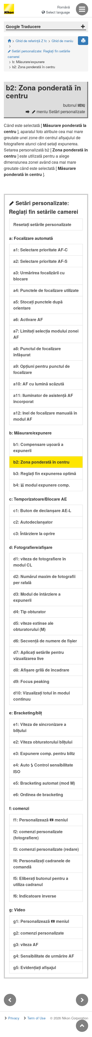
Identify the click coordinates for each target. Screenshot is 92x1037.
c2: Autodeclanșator (33, 522)
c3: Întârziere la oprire (34, 533)
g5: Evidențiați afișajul (34, 967)
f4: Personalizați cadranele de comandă (41, 864)
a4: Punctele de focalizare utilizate (46, 290)
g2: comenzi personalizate (38, 933)
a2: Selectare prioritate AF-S (40, 261)
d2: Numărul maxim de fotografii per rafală (44, 579)
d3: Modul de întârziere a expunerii (37, 597)
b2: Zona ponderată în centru (41, 462)
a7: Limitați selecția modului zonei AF (45, 334)
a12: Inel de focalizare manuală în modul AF (45, 416)
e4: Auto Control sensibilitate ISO (43, 768)
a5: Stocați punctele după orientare (38, 305)
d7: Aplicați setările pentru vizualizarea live (38, 655)
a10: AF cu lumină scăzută (38, 384)
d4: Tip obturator (29, 612)
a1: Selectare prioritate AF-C (40, 250)
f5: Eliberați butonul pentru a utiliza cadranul (40, 881)
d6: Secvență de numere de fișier (45, 641)
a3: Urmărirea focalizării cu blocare (39, 276)
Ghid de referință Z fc (31, 40)
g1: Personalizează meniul (41, 921)
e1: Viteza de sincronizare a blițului (39, 727)
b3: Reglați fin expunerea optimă (44, 473)
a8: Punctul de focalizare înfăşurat (37, 352)
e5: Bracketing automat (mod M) (44, 783)
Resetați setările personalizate (42, 224)
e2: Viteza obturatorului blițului (42, 742)
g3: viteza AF (25, 944)
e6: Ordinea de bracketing (38, 794)
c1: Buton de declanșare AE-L (42, 510)
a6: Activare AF (28, 319)
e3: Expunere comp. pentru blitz (44, 753)
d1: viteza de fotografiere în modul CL (39, 562)
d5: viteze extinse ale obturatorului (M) (33, 626)
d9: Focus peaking (31, 681)
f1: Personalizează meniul (40, 820)
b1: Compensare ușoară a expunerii (38, 447)
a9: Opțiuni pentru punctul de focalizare (41, 369)
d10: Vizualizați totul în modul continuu (41, 696)
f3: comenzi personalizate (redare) (46, 849)
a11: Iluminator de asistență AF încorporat (43, 398)
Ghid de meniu (62, 40)
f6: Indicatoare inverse (34, 896)
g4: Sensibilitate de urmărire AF (43, 956)
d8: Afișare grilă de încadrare (41, 670)
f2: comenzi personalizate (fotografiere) (38, 835)
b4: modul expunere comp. (41, 485)
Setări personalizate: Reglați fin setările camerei (39, 54)
